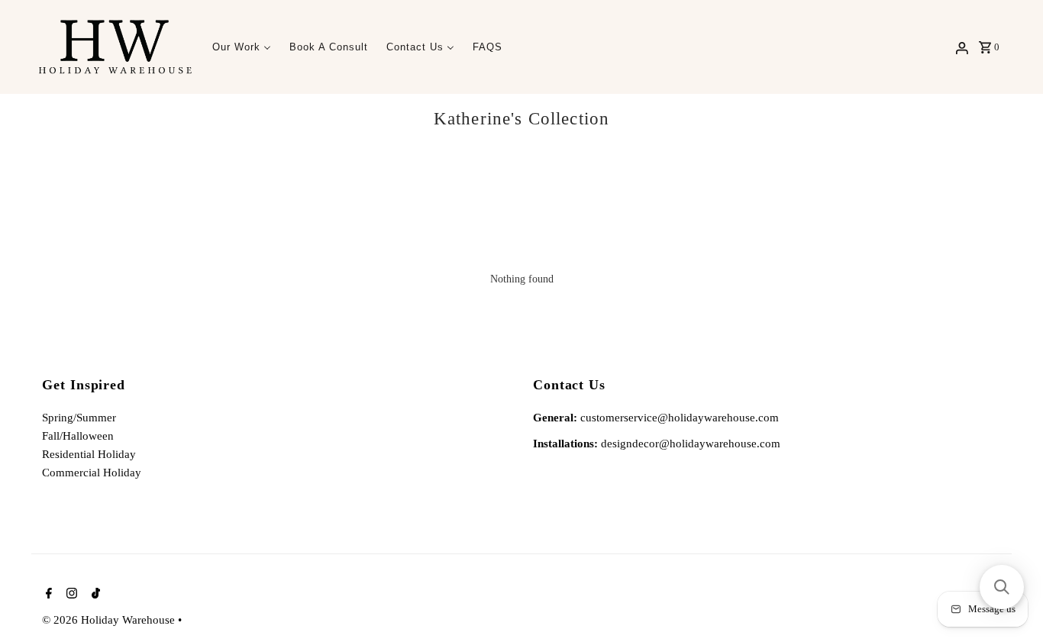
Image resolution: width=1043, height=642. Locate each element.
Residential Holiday (89, 454)
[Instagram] (70, 594)
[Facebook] (47, 594)
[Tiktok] (94, 594)
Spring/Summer (79, 417)
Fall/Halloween (78, 436)
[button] (1002, 587)
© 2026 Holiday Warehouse (110, 619)
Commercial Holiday (91, 472)
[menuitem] (241, 47)
